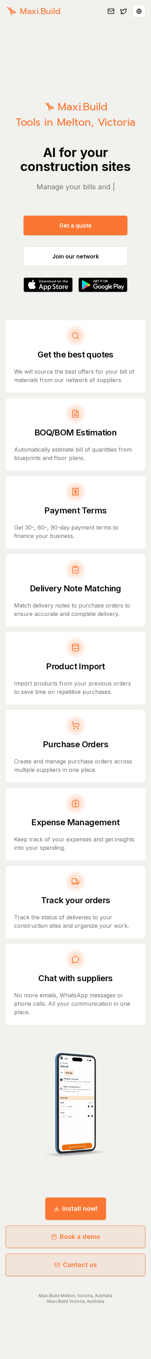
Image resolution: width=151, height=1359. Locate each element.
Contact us (80, 1264)
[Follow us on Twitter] (123, 11)
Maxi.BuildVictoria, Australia (75, 1301)
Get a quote (75, 225)
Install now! (80, 1208)
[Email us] (110, 11)
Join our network (75, 256)
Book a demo (80, 1236)
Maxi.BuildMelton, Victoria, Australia (75, 1295)
